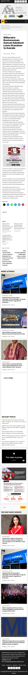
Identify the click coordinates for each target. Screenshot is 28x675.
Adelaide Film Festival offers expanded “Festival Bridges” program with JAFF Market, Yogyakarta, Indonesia (14, 300)
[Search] (26, 21)
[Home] (3, 21)
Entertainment (5, 295)
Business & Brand (6, 330)
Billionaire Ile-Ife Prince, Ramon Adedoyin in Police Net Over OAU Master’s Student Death (7, 226)
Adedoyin (7, 248)
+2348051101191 (6, 659)
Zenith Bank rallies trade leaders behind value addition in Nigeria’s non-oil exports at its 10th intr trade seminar (14, 421)
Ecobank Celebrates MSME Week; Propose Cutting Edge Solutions (20, 254)
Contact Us (9, 665)
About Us (15, 665)
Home (3, 665)
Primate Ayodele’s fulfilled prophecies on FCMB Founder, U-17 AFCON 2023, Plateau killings (7, 238)
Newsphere (21, 671)
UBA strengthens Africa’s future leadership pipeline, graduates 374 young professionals (13, 609)
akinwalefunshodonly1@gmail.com (14, 661)
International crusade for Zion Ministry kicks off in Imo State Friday (13, 333)
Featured (5, 34)
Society (9, 34)
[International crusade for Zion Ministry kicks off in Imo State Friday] (14, 318)
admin (13, 53)
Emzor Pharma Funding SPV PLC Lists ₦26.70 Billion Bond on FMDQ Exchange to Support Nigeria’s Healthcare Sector (13, 443)
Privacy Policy (22, 665)
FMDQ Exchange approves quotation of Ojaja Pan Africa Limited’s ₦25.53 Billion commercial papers (14, 437)
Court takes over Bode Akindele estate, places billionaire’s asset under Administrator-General (12, 365)
